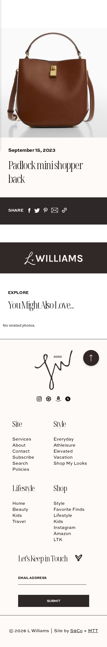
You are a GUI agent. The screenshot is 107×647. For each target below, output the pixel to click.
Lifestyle (23, 488)
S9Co (76, 631)
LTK (58, 539)
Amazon (62, 533)
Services (21, 439)
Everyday (64, 439)
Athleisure (64, 445)
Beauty (20, 509)
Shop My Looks (70, 463)
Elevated (63, 451)
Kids (17, 515)
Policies (20, 469)
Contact (21, 451)
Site (17, 424)
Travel (19, 521)
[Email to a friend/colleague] (54, 211)
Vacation (63, 457)
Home (18, 503)
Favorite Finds (69, 509)
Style (60, 424)
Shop (60, 488)
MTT (93, 631)
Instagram (64, 527)
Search (20, 463)
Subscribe (23, 457)
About (19, 445)
